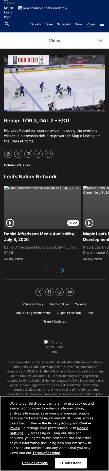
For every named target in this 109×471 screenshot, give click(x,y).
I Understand (70, 463)
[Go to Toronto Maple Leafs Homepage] (42, 8)
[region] (54, 433)
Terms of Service (46, 453)
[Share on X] (18, 154)
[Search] (7, 24)
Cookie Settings (35, 463)
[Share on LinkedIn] (28, 154)
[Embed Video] (49, 154)
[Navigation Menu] (102, 24)
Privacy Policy (59, 423)
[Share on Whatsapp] (8, 154)
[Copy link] (38, 154)
